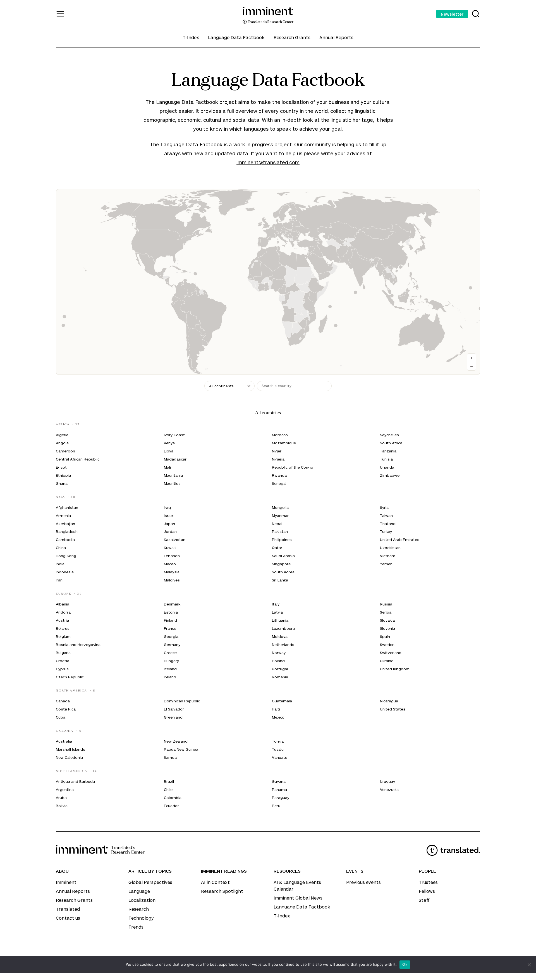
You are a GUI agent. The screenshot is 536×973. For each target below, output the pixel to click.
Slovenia (387, 628)
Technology (141, 917)
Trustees (428, 882)
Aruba (61, 797)
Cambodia (65, 539)
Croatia (62, 661)
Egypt (61, 467)
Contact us (68, 917)
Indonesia (65, 572)
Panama (279, 789)
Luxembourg (283, 628)
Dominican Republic (182, 701)
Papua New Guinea (181, 749)
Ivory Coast (174, 435)
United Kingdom (395, 669)
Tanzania (388, 451)
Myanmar (280, 515)
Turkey (386, 531)
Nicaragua (389, 701)
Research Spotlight (222, 891)
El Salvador (174, 709)
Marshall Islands (70, 749)
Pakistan (280, 531)
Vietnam (387, 556)
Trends (135, 926)
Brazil (169, 781)
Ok (404, 964)
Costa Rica (66, 709)
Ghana (62, 483)
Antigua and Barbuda (75, 781)
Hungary (171, 661)
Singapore (281, 564)
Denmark (172, 604)
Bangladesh (67, 531)
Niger (276, 451)
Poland (278, 661)
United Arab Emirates (399, 539)
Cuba (60, 717)
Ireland (170, 677)
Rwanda (279, 475)
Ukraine (386, 661)
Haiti (276, 709)
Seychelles (389, 435)
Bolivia (62, 805)
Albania (62, 604)
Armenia (63, 515)
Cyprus (62, 669)
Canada (63, 701)
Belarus (63, 628)
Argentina (65, 789)
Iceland (170, 669)
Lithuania (280, 620)
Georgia (171, 636)
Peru (276, 805)
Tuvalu (278, 749)
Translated (68, 909)
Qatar (277, 547)
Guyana (279, 781)
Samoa (170, 757)
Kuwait (170, 547)
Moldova (280, 636)
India (60, 564)
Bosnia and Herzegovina (78, 644)
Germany (172, 644)
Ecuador (171, 805)
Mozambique (284, 443)
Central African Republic (77, 459)
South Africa (391, 443)
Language (139, 891)
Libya (168, 451)
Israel (169, 515)
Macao (170, 564)
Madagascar (175, 459)
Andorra (63, 612)
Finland (170, 620)
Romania (280, 677)
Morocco (280, 435)
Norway (279, 652)
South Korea (283, 572)
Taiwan (386, 515)
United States (392, 709)
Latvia (277, 612)
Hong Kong (66, 556)
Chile (168, 789)
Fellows (427, 891)
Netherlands (283, 644)
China (61, 547)
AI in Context (215, 882)
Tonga (278, 741)
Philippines (282, 539)
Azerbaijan (65, 523)
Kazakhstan (174, 539)
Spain (385, 636)
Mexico (278, 717)
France (170, 628)
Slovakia (387, 620)
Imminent (66, 882)
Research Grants (292, 37)
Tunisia (386, 459)
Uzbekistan (390, 547)
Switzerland (390, 652)
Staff (424, 900)
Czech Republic (70, 677)
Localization (141, 900)
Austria (62, 620)
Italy (275, 604)
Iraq (167, 507)
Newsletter (452, 13)
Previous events (363, 882)
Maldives (172, 580)
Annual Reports (336, 37)
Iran (59, 580)
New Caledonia (69, 757)
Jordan (170, 531)
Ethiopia (63, 475)
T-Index (191, 37)
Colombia (172, 797)
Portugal (280, 669)
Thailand (388, 523)
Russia (386, 604)
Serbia (385, 612)
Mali (167, 467)
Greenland (173, 717)
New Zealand (176, 741)
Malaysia (172, 572)
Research (138, 909)
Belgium (63, 636)
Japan (169, 523)
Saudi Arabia (283, 556)
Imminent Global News (298, 897)
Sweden (387, 644)
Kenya (169, 443)
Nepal (277, 523)
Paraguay (280, 797)
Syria (384, 507)
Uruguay (387, 781)
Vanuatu (279, 757)
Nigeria (278, 459)
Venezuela (389, 789)
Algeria (62, 435)
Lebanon (172, 556)
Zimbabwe (389, 475)
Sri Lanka (280, 580)
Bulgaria (63, 652)
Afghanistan (67, 507)
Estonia (171, 612)
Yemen (386, 564)
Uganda (387, 467)
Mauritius (172, 483)
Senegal (279, 483)
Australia (64, 741)
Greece (170, 652)
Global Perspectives (150, 882)
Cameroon (65, 451)
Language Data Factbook (236, 37)
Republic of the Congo (292, 467)
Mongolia (280, 507)
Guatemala (282, 701)
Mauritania (173, 475)
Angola (62, 443)
